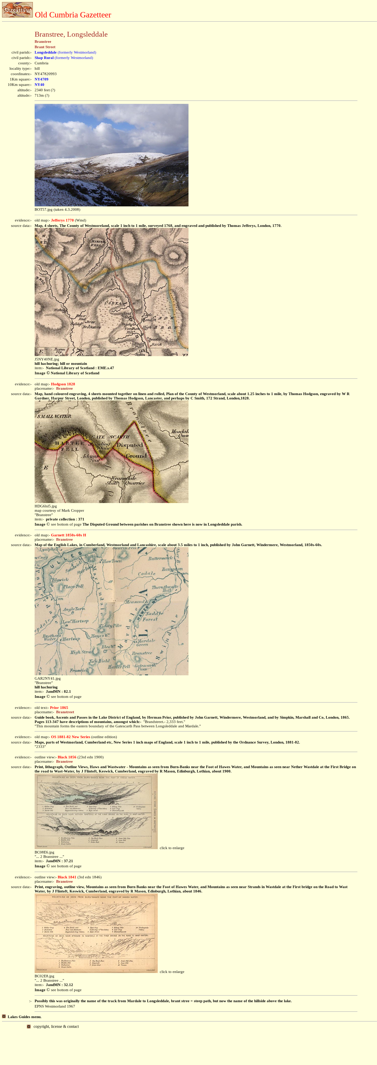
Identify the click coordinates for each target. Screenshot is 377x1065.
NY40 (39, 85)
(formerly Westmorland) (65, 52)
